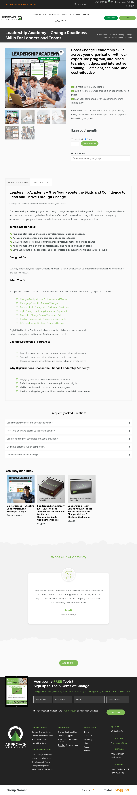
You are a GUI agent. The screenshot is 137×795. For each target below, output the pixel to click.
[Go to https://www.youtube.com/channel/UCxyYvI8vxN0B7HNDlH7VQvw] (19, 756)
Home (99, 35)
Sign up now (90, 143)
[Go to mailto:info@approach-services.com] (121, 754)
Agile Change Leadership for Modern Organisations (45, 311)
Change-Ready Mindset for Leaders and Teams (43, 299)
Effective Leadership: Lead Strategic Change (42, 323)
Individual (78, 139)
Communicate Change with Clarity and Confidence (45, 307)
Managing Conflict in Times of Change (39, 303)
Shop (105, 35)
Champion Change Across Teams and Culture (42, 315)
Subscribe (115, 712)
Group (90, 139)
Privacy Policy (69, 711)
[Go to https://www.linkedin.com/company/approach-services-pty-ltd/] (12, 756)
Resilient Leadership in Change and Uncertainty (43, 319)
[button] (61, 52)
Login (128, 18)
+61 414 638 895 (120, 743)
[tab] (17, 182)
